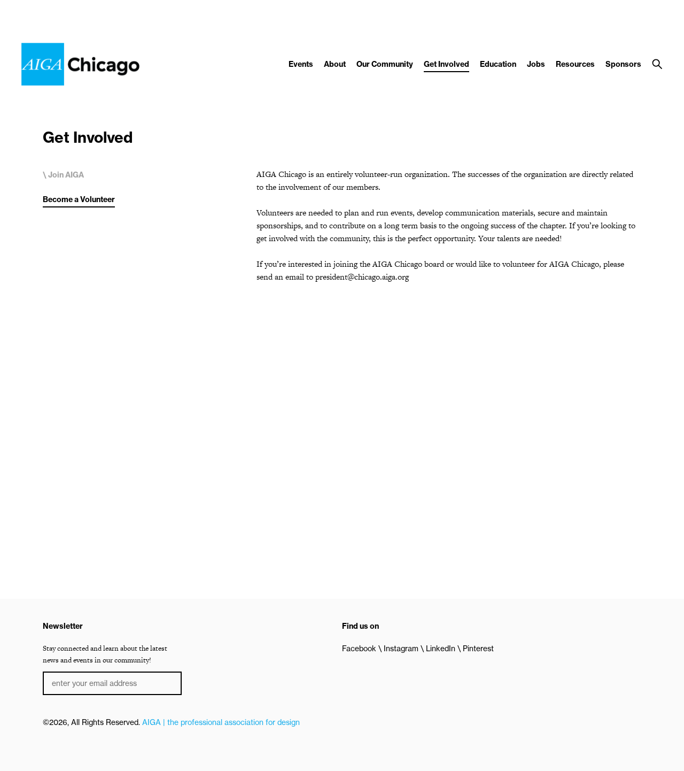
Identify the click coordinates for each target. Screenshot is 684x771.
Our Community (384, 64)
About (335, 64)
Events (301, 64)
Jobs (536, 64)
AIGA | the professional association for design (221, 722)
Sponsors (623, 64)
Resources (575, 64)
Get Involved (446, 64)
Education (498, 64)
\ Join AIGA (63, 175)
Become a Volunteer (79, 199)
